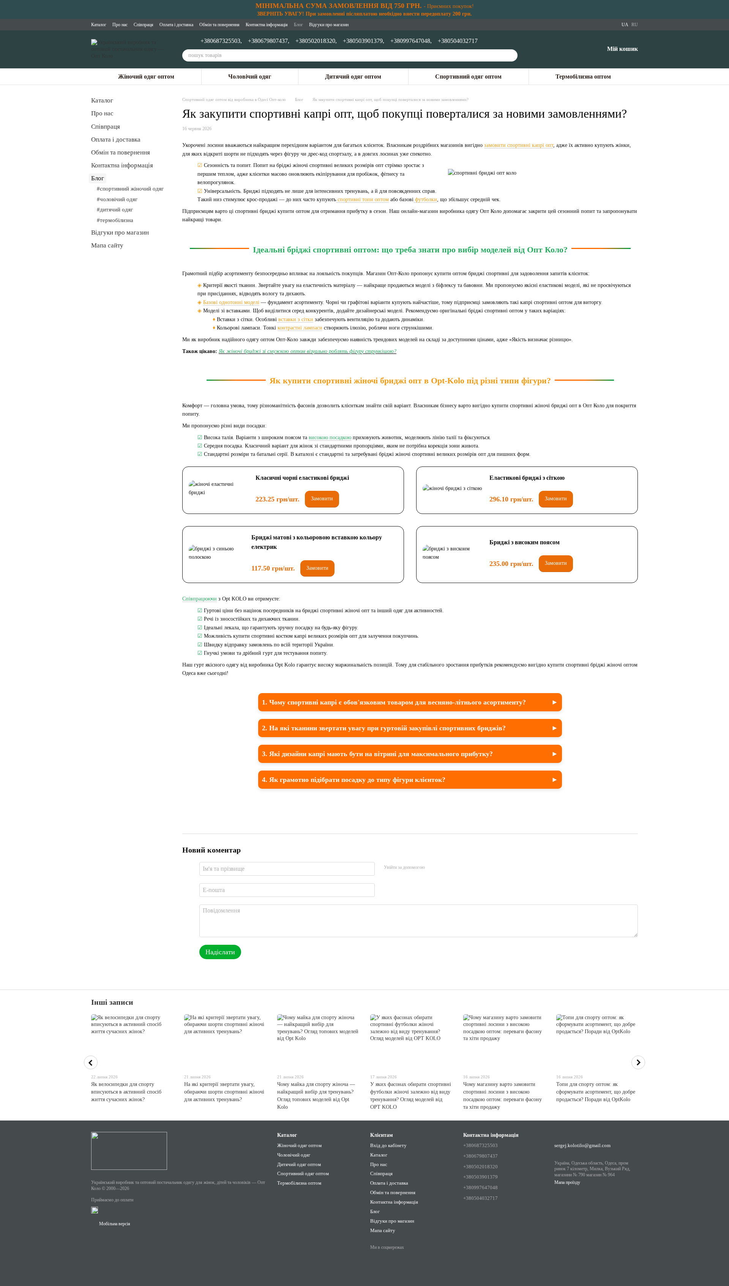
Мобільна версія (114, 1223)
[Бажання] (578, 49)
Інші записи (112, 1002)
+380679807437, (268, 41)
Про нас (120, 24)
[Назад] (91, 1062)
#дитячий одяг (115, 209)
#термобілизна (115, 220)
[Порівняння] (558, 49)
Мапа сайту (107, 245)
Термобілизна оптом (583, 76)
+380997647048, (411, 41)
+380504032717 (458, 41)
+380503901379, (363, 41)
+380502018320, (316, 41)
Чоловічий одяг (249, 76)
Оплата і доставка (176, 24)
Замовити (322, 498)
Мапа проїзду (567, 1182)
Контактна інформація (267, 24)
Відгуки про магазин (329, 24)
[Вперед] (638, 1062)
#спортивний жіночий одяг (130, 189)
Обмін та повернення (219, 24)
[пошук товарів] (511, 55)
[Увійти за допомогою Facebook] (433, 867)
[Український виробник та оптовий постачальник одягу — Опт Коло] (129, 1150)
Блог (298, 24)
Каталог (98, 24)
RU (634, 24)
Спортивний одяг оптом (468, 76)
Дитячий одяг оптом (353, 76)
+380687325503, (221, 41)
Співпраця (143, 24)
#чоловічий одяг (117, 199)
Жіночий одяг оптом (146, 76)
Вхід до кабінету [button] (388, 1145)
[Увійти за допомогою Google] (445, 867)
